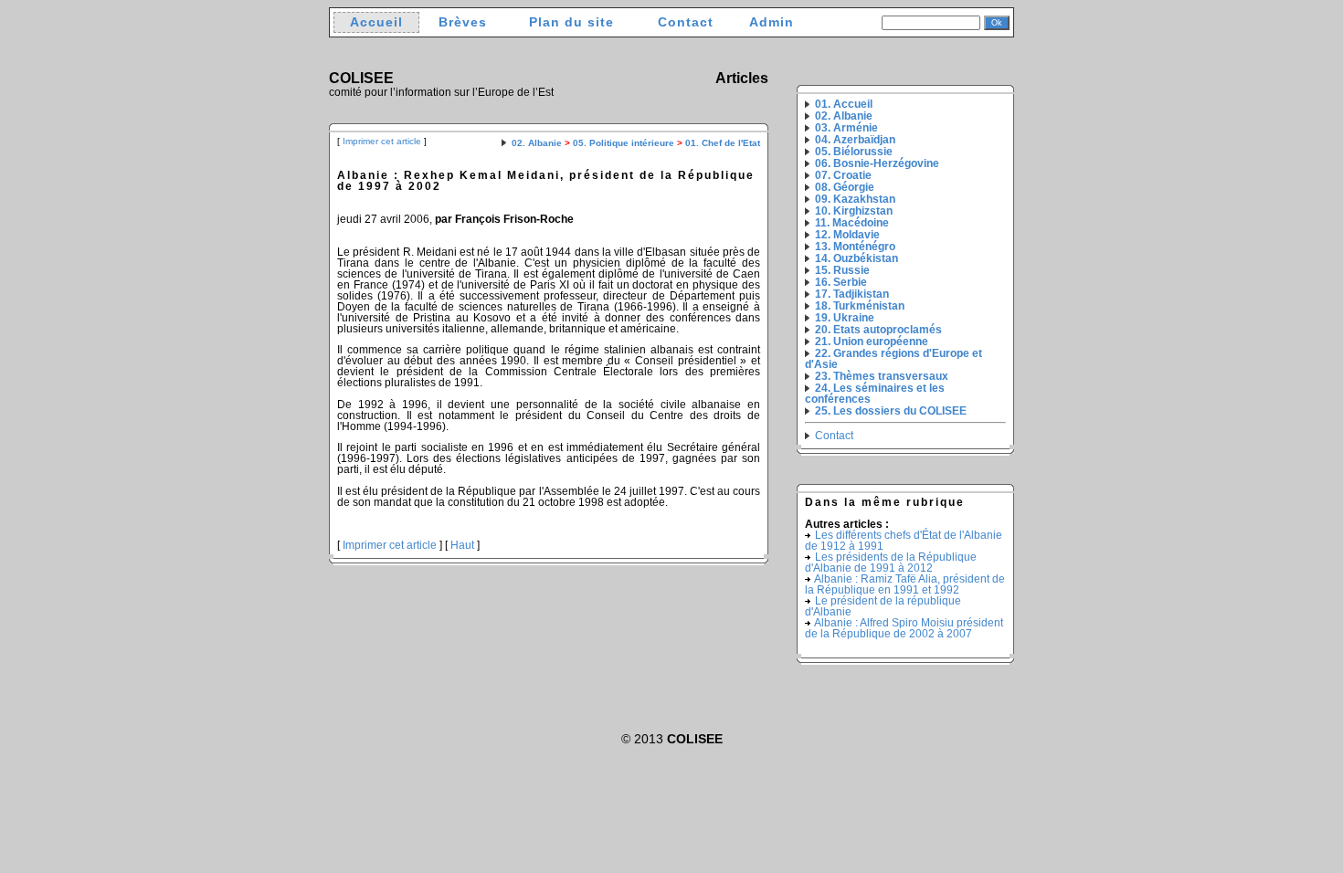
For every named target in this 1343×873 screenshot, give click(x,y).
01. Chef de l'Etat (722, 143)
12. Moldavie (847, 234)
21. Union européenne (871, 341)
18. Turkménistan (859, 305)
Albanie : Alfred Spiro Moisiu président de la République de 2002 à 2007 (904, 628)
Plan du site (571, 22)
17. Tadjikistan (852, 294)
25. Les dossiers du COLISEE (891, 410)
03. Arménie (846, 127)
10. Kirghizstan (854, 210)
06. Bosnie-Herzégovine (877, 163)
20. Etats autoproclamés (878, 329)
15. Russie (842, 270)
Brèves (463, 22)
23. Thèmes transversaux (881, 376)
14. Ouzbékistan (856, 258)
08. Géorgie (844, 187)
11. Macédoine (852, 222)
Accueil (376, 22)
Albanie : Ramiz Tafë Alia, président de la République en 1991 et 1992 (905, 584)
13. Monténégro (855, 246)
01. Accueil (843, 104)
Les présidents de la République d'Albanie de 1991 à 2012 (891, 562)
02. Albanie (537, 143)
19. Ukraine (844, 317)
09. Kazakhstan (855, 199)
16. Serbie (841, 282)
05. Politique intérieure (623, 143)
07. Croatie (843, 175)
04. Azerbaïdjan (855, 139)
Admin (771, 22)
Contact (686, 22)
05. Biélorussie (854, 151)
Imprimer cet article (382, 141)
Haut (462, 545)
